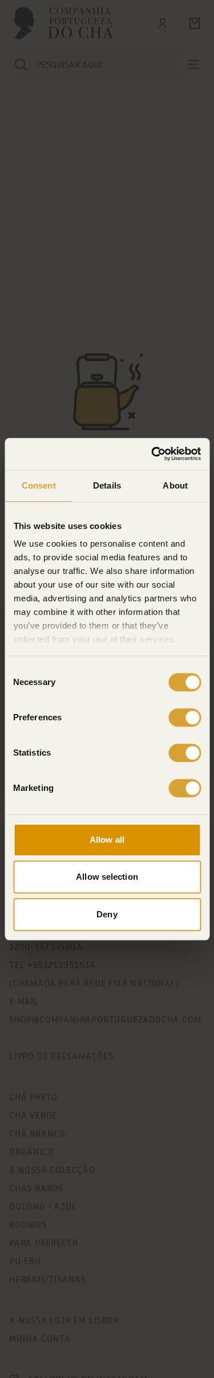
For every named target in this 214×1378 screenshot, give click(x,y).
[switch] (184, 717)
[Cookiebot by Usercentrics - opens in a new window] (152, 453)
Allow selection (107, 876)
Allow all (107, 839)
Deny (106, 914)
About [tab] (175, 485)
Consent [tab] (39, 485)
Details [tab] (107, 485)
